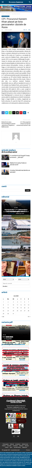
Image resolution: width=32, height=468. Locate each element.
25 (17, 310)
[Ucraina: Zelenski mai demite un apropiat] (5, 172)
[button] (30, 2)
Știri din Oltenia (17, 447)
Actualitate (8, 13)
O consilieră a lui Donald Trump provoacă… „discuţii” (20, 156)
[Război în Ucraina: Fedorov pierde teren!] (5, 164)
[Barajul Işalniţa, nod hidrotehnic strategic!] (16, 253)
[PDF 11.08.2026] (16, 348)
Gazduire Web (23, 450)
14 (28, 305)
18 (17, 307)
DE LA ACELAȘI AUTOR (9, 152)
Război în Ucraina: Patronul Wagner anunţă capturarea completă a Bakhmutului (8, 124)
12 (21, 305)
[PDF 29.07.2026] (16, 378)
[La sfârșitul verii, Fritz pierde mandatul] (16, 268)
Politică (4, 445)
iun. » (29, 316)
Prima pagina (6, 444)
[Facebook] (14, 436)
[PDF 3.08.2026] (16, 363)
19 (21, 307)
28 (28, 310)
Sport (11, 447)
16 (8, 307)
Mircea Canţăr (11, 213)
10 (13, 305)
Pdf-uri (4, 334)
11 (17, 305)
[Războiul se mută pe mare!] (16, 238)
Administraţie (25, 444)
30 (8, 313)
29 (3, 313)
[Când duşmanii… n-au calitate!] (16, 222)
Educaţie (27, 445)
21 (28, 307)
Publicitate (24, 447)
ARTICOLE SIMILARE (9, 150)
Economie (9, 445)
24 (13, 310)
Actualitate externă (16, 13)
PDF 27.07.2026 (7, 337)
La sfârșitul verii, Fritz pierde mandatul (16, 211)
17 (13, 307)
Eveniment (15, 445)
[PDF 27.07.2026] (16, 394)
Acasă (3, 13)
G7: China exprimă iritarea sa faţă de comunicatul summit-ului (23, 123)
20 (24, 307)
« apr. (3, 316)
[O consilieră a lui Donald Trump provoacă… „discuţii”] (5, 157)
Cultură (6, 447)
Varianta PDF (7, 322)
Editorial (5, 197)
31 (13, 313)
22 (3, 310)
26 (21, 310)
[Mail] (18, 436)
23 (8, 310)
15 (3, 307)
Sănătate (21, 445)
